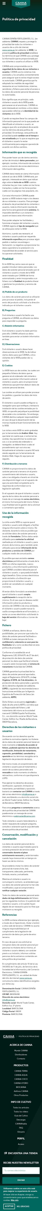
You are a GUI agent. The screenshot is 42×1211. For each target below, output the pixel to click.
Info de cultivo (21, 1102)
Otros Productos (21, 1095)
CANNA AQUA (21, 1075)
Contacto (21, 1059)
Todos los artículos (21, 1108)
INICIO (9, 1036)
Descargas (21, 1120)
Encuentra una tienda (23, 1153)
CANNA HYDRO (21, 1083)
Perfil (21, 1139)
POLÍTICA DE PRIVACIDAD (29, 1036)
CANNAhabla (21, 1124)
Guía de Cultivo (21, 1116)
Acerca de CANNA (21, 1045)
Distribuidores (21, 1055)
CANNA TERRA (21, 1071)
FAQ (21, 1128)
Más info (14, 1200)
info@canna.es (28, 794)
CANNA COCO (21, 1079)
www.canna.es (8, 50)
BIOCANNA (21, 1087)
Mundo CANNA (21, 1051)
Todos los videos (21, 1112)
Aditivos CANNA (21, 1091)
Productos (21, 1065)
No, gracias (23, 1206)
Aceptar (9, 1206)
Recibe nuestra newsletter (21, 1163)
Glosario (21, 1132)
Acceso (21, 1144)
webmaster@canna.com (24, 816)
